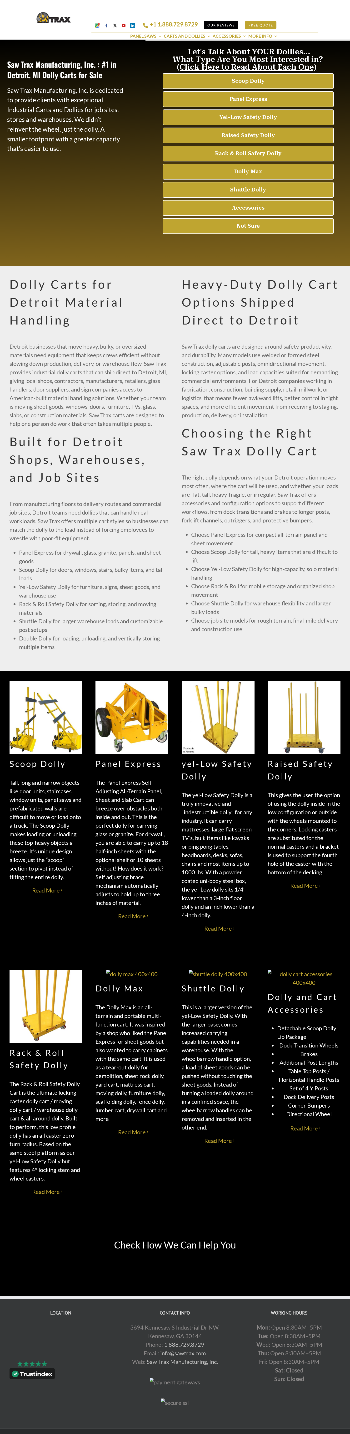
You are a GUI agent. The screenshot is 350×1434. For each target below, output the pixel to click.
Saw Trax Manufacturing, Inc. (182, 1361)
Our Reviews (221, 25)
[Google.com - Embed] (60, 1359)
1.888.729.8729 (184, 1344)
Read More (46, 890)
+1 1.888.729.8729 (174, 24)
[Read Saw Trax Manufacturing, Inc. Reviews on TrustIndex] (32, 1374)
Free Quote (261, 25)
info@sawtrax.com (183, 1353)
